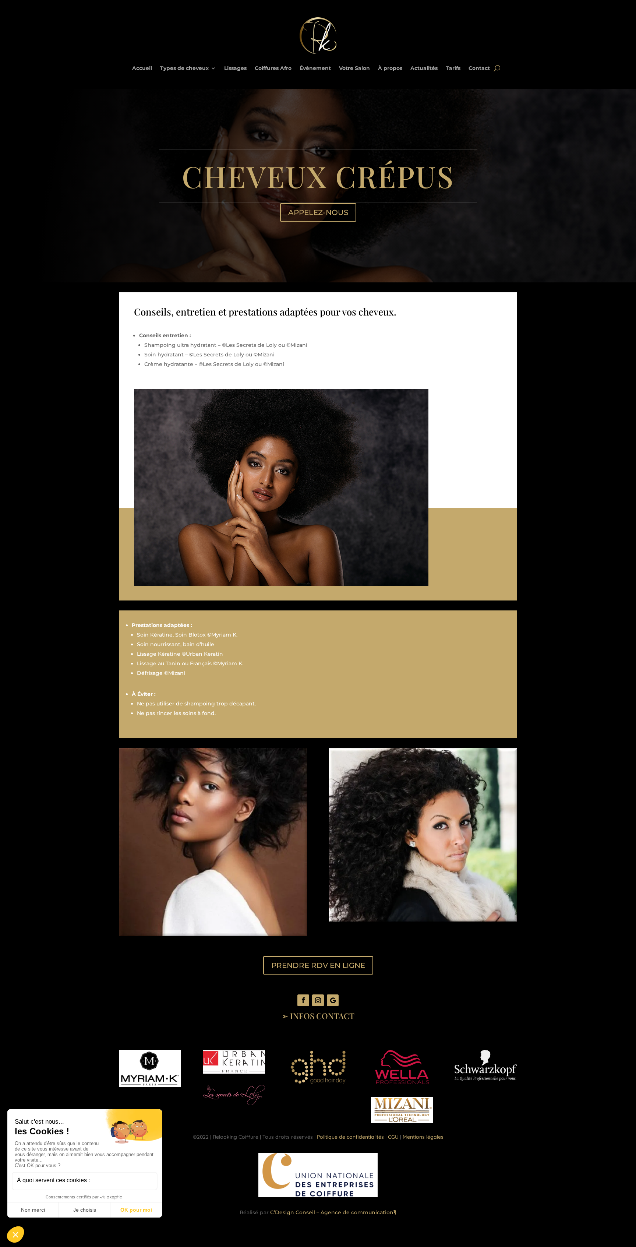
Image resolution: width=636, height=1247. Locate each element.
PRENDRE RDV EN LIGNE (318, 965)
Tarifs (453, 68)
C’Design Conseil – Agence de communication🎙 (333, 1212)
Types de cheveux (184, 68)
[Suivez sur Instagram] (318, 1000)
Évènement (315, 68)
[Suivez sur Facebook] (303, 1000)
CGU (393, 1137)
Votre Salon (354, 68)
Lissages (235, 68)
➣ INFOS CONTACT (318, 1015)
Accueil (142, 68)
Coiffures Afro (273, 68)
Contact (479, 68)
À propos (390, 68)
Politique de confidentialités (350, 1137)
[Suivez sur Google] (333, 1000)
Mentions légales (423, 1137)
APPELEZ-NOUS (318, 212)
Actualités (424, 68)
